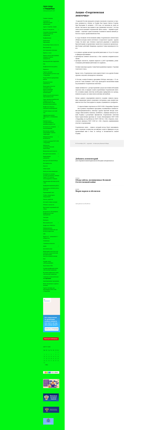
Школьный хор (47, 47)
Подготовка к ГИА (48, 265)
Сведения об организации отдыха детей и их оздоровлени (50, 33)
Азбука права (46, 168)
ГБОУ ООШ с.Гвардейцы (49, 7)
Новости (45, 166)
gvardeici (90, 143)
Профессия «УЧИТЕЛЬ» (49, 225)
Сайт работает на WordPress (82, 203)
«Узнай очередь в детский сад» (50, 111)
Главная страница (48, 18)
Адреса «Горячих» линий (49, 27)
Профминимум (47, 38)
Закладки (45, 217)
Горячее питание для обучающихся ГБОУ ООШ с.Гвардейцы (49, 289)
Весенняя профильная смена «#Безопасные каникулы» (50, 273)
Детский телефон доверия (50, 202)
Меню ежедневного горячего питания (51, 284)
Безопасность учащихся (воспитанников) (49, 127)
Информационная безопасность (48, 137)
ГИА (44, 64)
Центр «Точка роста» (48, 29)
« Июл (46, 364)
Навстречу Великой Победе (50, 160)
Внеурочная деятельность (50, 151)
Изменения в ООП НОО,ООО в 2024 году (51, 189)
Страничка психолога (49, 243)
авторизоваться (109, 161)
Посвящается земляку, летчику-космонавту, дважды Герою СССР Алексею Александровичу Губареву (51, 176)
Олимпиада (46, 240)
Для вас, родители (48, 199)
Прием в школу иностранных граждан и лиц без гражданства (51, 57)
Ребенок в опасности (48, 204)
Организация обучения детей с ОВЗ (51, 182)
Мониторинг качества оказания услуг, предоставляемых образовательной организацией (49, 89)
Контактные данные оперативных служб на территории (49, 132)
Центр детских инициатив (50, 171)
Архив (44, 246)
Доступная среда (47, 248)
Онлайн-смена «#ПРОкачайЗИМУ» (48, 262)
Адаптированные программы (51, 281)
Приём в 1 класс (47, 53)
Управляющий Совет (48, 192)
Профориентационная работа (51, 185)
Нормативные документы (47, 157)
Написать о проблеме (51, 328)
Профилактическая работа (50, 66)
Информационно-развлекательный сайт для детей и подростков (50, 229)
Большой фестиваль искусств (51, 45)
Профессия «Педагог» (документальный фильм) (50, 107)
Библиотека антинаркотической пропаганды (48, 147)
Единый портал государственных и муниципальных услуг (49, 122)
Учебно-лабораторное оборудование (49, 195)
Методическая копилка (49, 153)
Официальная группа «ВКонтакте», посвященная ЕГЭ (50, 116)
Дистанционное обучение (50, 50)
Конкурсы (45, 220)
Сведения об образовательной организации (47, 22)
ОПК (44, 234)
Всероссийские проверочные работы (51, 78)
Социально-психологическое (51, 277)
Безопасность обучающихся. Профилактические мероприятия (50, 213)
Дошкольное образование (46, 41)
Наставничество (47, 163)
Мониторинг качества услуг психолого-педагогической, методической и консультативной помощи (50, 254)
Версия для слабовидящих (50, 338)
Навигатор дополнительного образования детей (51, 95)
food (44, 259)
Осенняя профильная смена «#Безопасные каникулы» (50, 269)
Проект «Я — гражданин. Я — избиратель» (51, 237)
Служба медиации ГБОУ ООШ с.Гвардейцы (51, 141)
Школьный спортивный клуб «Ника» (51, 208)
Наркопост (46, 69)
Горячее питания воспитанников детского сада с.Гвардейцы (51, 73)
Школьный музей (48, 222)
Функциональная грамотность (47, 82)
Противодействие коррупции (51, 61)
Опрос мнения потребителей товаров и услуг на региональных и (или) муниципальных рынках (51, 102)
